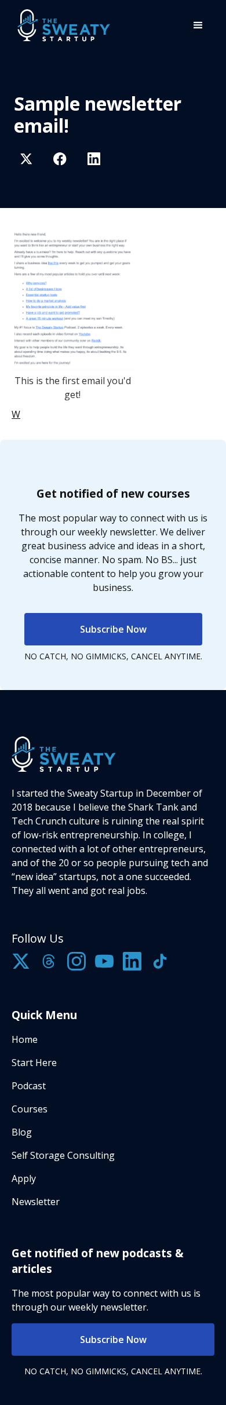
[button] (198, 25)
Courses (30, 1109)
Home (25, 1039)
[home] (61, 25)
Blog (22, 1132)
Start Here (34, 1062)
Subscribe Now (113, 629)
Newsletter (36, 1201)
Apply (24, 1178)
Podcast (29, 1085)
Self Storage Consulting (63, 1155)
